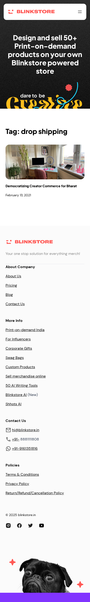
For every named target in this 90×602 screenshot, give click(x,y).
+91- (15, 439)
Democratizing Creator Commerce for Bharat (41, 186)
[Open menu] (80, 12)
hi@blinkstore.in (25, 430)
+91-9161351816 (25, 448)
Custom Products (20, 366)
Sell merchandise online (26, 376)
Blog (9, 294)
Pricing (11, 285)
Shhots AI (13, 404)
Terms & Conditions (22, 474)
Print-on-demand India (25, 329)
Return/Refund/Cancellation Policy (35, 493)
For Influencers (18, 339)
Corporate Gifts (19, 348)
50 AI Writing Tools (22, 385)
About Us (13, 276)
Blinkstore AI (16, 394)
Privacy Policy (17, 483)
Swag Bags (15, 357)
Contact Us (15, 303)
